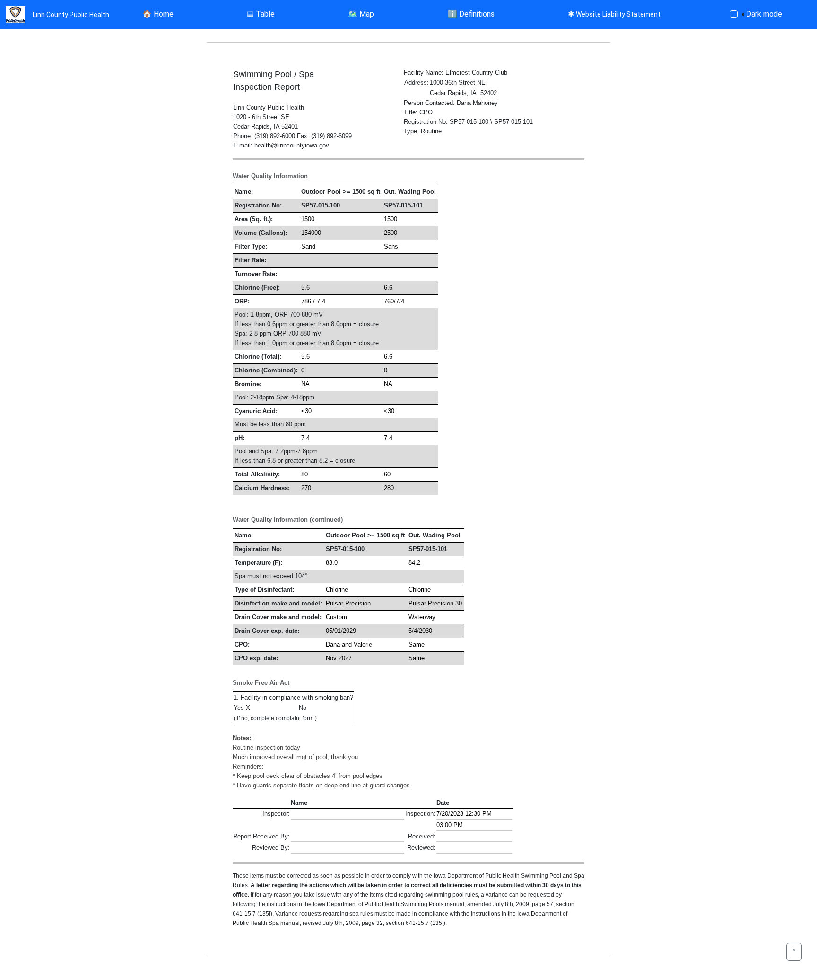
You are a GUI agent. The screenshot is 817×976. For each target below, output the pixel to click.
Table (261, 13)
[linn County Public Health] (15, 15)
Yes (240, 707)
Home (158, 13)
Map (361, 13)
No (303, 707)
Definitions (471, 13)
